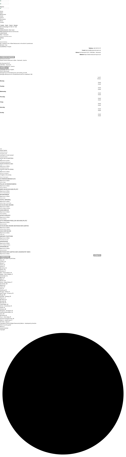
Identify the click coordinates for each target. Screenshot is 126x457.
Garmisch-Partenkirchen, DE (7, 318)
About (1, 20)
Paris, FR (2, 260)
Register (2, 6)
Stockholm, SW (3, 283)
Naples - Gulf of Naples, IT (6, 274)
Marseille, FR (3, 302)
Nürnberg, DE (3, 315)
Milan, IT (2, 279)
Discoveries (3, 19)
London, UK (3, 261)
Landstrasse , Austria (9, 66)
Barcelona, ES (3, 268)
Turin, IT (2, 288)
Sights (1, 13)
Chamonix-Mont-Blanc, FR (6, 312)
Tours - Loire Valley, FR (5, 317)
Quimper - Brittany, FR (5, 296)
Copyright (2, 329)
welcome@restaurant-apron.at (93, 50)
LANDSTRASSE (3, 33)
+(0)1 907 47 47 (97, 48)
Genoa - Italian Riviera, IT (6, 282)
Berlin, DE (2, 277)
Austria (2, 28)
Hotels (1, 16)
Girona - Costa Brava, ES (6, 306)
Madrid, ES (2, 285)
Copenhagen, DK (4, 304)
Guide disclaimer (4, 328)
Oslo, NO (2, 314)
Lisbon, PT (2, 287)
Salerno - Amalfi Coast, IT (6, 320)
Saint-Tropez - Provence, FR (6, 293)
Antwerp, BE (3, 309)
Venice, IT (2, 266)
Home (1, 11)
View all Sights (97, 255)
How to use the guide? (5, 325)
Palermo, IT (3, 298)
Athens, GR (2, 269)
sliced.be (34, 323)
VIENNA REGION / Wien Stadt (7, 30)
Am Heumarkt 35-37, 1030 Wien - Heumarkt (90, 52)
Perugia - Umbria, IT (5, 291)
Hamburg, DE (3, 290)
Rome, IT (2, 263)
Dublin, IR (2, 307)
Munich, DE (3, 280)
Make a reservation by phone (7, 57)
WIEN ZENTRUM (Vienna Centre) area (9, 31)
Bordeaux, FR (3, 299)
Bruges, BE (2, 295)
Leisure (2, 17)
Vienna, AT (2, 265)
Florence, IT (3, 271)
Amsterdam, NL (4, 276)
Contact (2, 22)
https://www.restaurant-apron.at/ (92, 54)
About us (2, 326)
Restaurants (3, 14)
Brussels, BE (3, 301)
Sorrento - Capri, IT (4, 321)
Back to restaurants (5, 257)
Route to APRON (4, 68)
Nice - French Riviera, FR (6, 272)
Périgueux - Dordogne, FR (6, 310)
